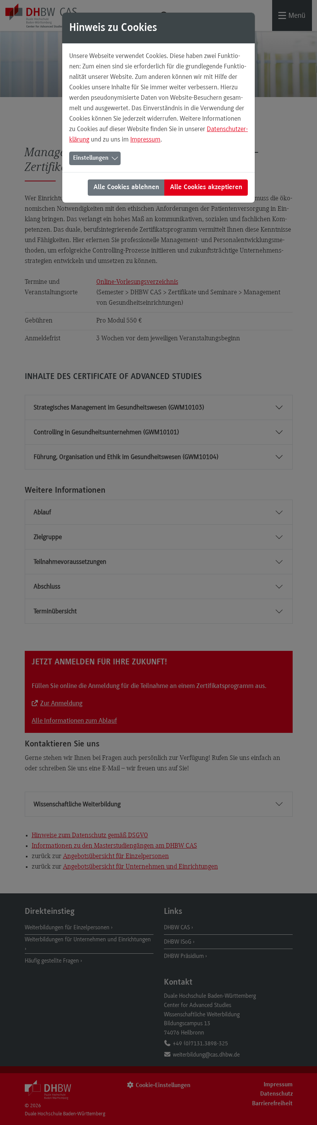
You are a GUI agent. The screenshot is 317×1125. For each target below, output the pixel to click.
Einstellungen (91, 158)
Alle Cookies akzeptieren (206, 187)
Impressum (145, 139)
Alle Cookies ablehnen (126, 187)
